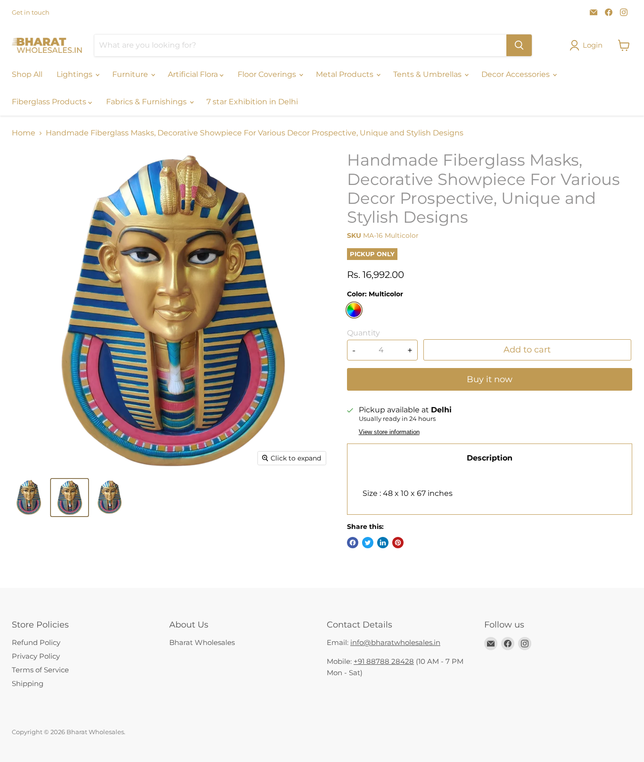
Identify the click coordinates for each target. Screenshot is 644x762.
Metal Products (345, 74)
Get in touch (31, 12)
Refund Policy (36, 642)
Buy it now (489, 379)
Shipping (27, 683)
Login (593, 45)
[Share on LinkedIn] (382, 542)
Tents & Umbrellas (428, 74)
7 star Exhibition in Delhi (252, 101)
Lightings (75, 74)
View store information (389, 432)
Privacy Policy (36, 656)
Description (489, 457)
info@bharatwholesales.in (395, 642)
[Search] (519, 45)
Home (23, 133)
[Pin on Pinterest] (398, 542)
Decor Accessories (516, 74)
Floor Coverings (268, 74)
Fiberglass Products (50, 101)
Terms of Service (40, 669)
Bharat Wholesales (202, 642)
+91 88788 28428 (384, 661)
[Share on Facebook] (352, 542)
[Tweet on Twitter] (367, 542)
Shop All (27, 74)
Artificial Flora (194, 74)
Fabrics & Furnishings (147, 101)
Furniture (131, 74)
